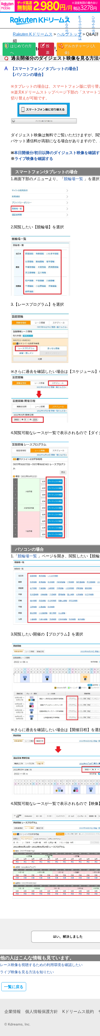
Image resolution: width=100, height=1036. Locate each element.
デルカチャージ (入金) (79, 49)
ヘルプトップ (93, 24)
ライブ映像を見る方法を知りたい (27, 972)
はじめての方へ (21, 49)
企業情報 (12, 1011)
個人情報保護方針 (41, 1011)
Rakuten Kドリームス (33, 34)
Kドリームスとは (80, 27)
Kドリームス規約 (78, 1011)
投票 (47, 49)
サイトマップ (66, 24)
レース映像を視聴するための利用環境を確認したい (41, 965)
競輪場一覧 (73, 179)
